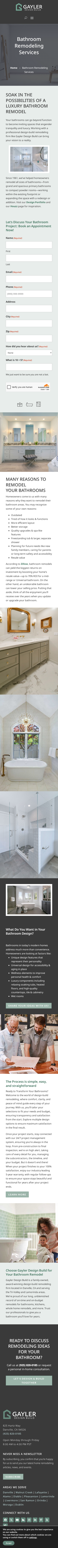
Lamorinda (47, 1496)
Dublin (19, 1504)
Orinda (41, 1500)
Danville (8, 1492)
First (8, 251)
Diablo (17, 1496)
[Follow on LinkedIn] (35, 1520)
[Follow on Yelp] (47, 1520)
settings (33, 1537)
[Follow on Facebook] (5, 1520)
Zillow (24, 564)
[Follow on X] (11, 1520)
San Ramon (27, 1500)
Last (8, 264)
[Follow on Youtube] (17, 1520)
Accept (8, 1543)
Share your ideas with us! (28, 1005)
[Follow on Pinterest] (41, 1520)
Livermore (11, 1500)
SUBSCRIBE (13, 1476)
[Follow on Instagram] (29, 1520)
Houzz (14, 206)
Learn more (17, 1194)
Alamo (7, 1496)
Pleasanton (31, 1496)
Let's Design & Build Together (29, 1380)
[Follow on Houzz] (23, 1520)
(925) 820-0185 (28, 1365)
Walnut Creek (24, 1492)
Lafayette (41, 1492)
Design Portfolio (36, 202)
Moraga (8, 1504)
